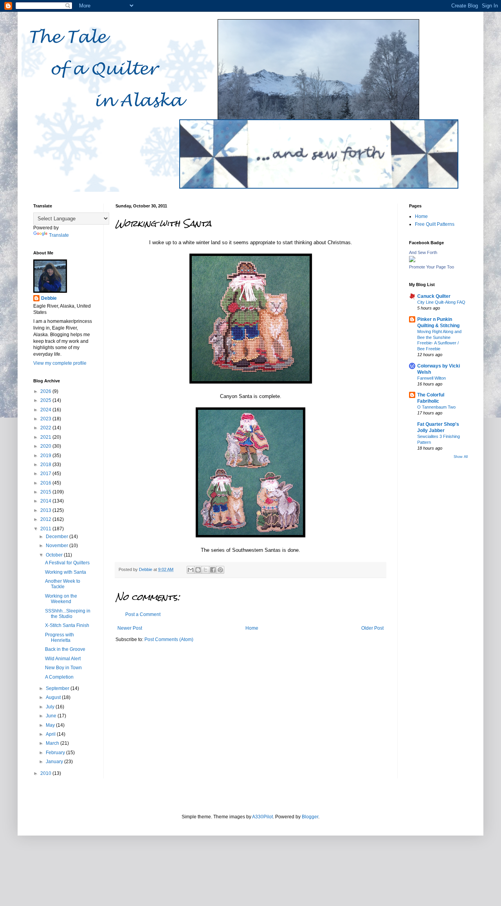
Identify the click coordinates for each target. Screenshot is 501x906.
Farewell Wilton (431, 378)
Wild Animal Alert (63, 658)
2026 (46, 391)
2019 (46, 455)
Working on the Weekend (61, 598)
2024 (46, 409)
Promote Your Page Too (431, 267)
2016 (46, 483)
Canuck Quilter (434, 296)
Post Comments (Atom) (168, 639)
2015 (46, 492)
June (52, 716)
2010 (46, 773)
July (51, 707)
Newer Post (129, 628)
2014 (46, 501)
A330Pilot (262, 817)
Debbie (49, 298)
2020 (46, 446)
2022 (46, 427)
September (58, 688)
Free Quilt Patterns (434, 224)
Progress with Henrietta (59, 637)
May (51, 725)
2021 (46, 437)
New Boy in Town (63, 667)
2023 (46, 418)
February (56, 752)
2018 (46, 464)
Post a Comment (142, 614)
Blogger (310, 817)
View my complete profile (60, 363)
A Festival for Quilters (67, 563)
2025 (46, 400)
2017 (46, 473)
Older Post (372, 628)
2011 (46, 528)
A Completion (59, 677)
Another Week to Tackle (62, 583)
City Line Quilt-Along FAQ (441, 302)
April (51, 734)
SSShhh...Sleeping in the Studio (67, 613)
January (55, 761)
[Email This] (191, 570)
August (54, 697)
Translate (59, 235)
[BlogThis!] (198, 570)
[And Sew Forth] (412, 260)
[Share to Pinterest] (220, 570)
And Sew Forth (423, 252)
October (55, 555)
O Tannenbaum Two (436, 407)
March (53, 743)
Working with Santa (65, 572)
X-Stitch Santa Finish (67, 625)
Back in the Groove (65, 649)
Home (251, 628)
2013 (46, 510)
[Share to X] (205, 570)
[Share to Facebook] (213, 570)
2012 (46, 519)
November (57, 545)
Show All (461, 457)
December (57, 536)
